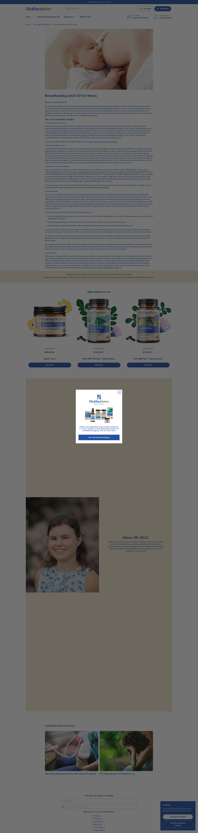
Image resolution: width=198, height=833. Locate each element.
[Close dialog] (119, 392)
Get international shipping (99, 437)
